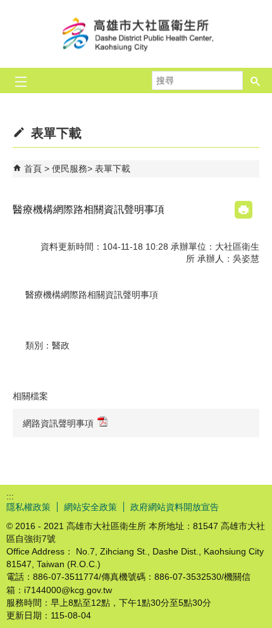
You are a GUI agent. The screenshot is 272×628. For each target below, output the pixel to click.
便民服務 (69, 168)
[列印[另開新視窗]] (243, 209)
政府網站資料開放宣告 (174, 507)
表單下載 (112, 168)
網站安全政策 (90, 507)
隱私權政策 (28, 507)
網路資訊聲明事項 (58, 423)
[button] (255, 80)
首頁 (33, 168)
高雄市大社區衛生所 (136, 34)
